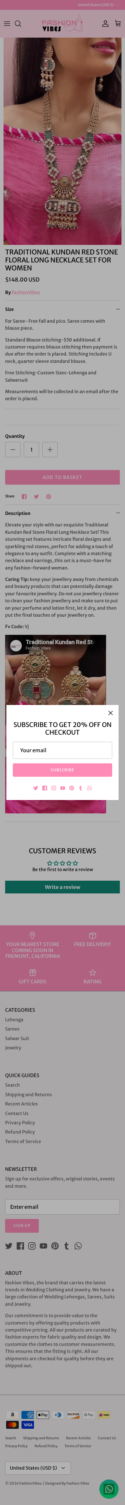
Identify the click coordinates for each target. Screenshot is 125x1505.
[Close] (111, 713)
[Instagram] (53, 788)
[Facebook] (44, 788)
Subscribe (63, 769)
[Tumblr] (80, 788)
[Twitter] (35, 788)
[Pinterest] (71, 788)
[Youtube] (62, 788)
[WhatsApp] (89, 788)
